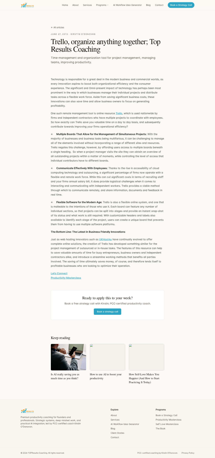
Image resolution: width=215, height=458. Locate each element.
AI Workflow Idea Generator (127, 5)
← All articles (57, 27)
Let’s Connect (59, 273)
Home (65, 5)
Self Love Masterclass (167, 424)
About (75, 5)
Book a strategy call (107, 311)
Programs (101, 5)
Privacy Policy (188, 453)
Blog (148, 5)
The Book (160, 428)
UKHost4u (105, 239)
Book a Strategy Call (181, 5)
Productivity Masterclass (66, 277)
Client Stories (117, 433)
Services (87, 5)
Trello (119, 113)
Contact (159, 5)
